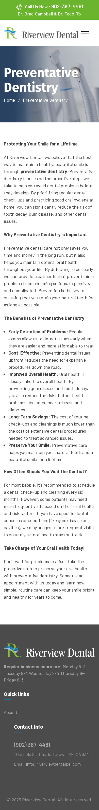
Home (10, 100)
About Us (12, 712)
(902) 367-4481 (32, 744)
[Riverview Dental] (41, 32)
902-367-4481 (67, 6)
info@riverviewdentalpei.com (53, 763)
